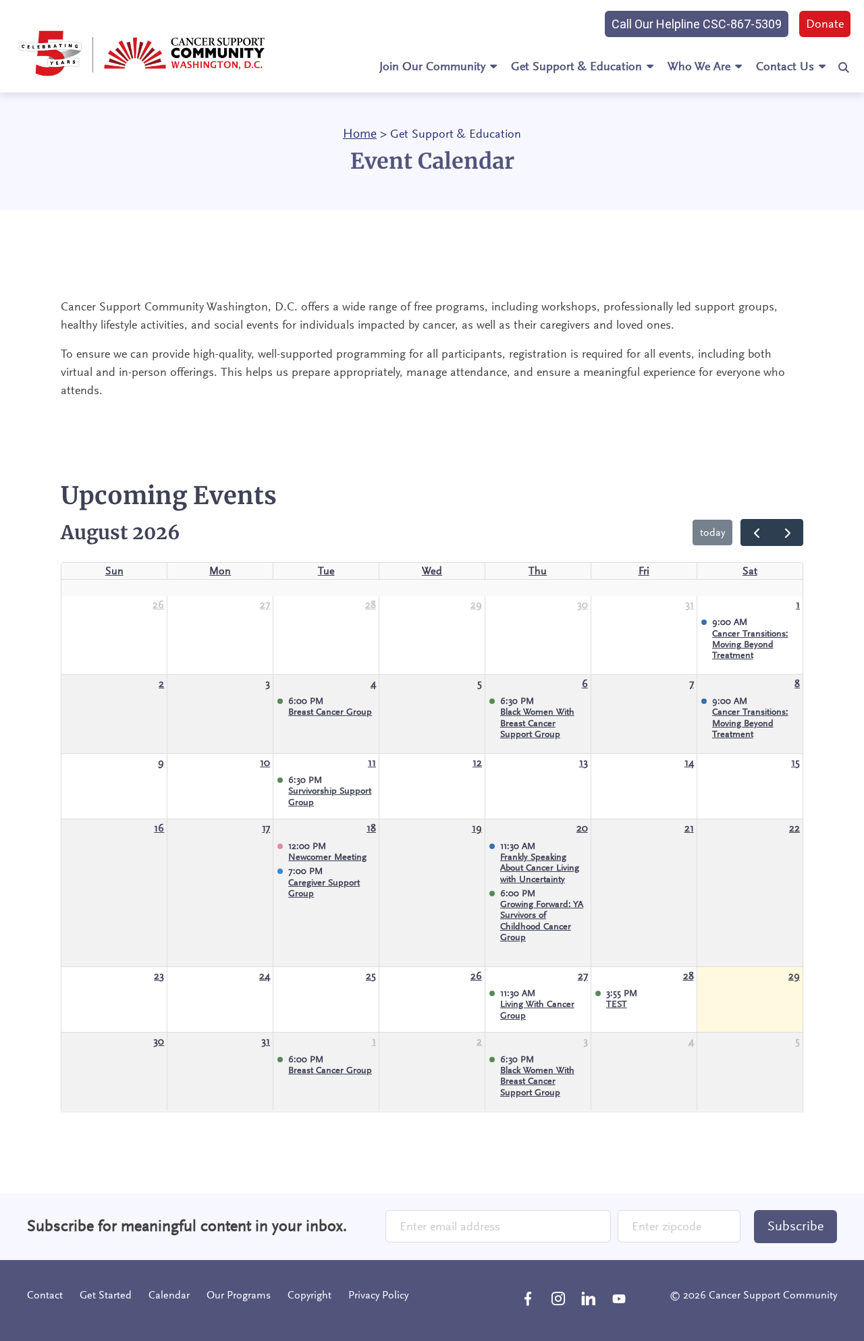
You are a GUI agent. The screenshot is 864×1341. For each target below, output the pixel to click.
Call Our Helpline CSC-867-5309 (697, 24)
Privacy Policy (378, 1295)
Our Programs (239, 1295)
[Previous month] (756, 532)
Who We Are (699, 66)
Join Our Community (432, 66)
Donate (825, 23)
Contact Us (785, 66)
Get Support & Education (576, 66)
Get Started (106, 1295)
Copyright (309, 1295)
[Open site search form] (843, 67)
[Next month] (787, 532)
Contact (45, 1295)
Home (360, 133)
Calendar (169, 1295)
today (712, 532)
